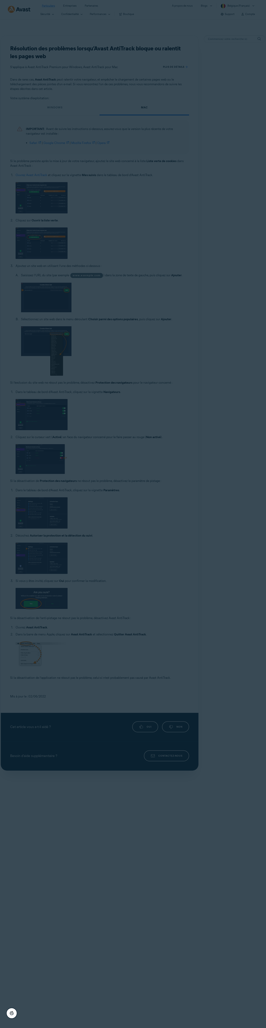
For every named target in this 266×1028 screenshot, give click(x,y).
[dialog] (133, 514)
